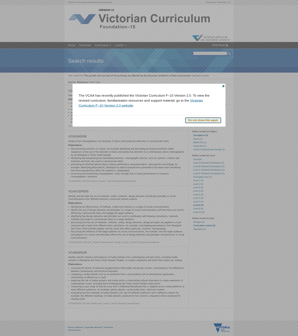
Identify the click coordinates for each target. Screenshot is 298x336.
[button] (223, 86)
